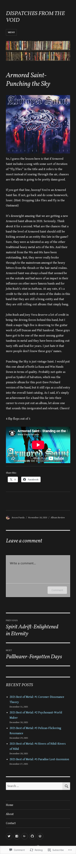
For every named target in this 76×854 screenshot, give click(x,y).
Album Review (58, 517)
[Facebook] (17, 836)
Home (9, 805)
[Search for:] (34, 786)
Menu (11, 32)
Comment (57, 590)
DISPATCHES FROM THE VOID (35, 17)
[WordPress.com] (40, 836)
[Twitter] (9, 836)
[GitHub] (32, 836)
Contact (11, 823)
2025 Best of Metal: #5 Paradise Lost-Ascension (39, 759)
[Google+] (24, 836)
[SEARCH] (66, 786)
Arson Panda (18, 517)
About (10, 814)
